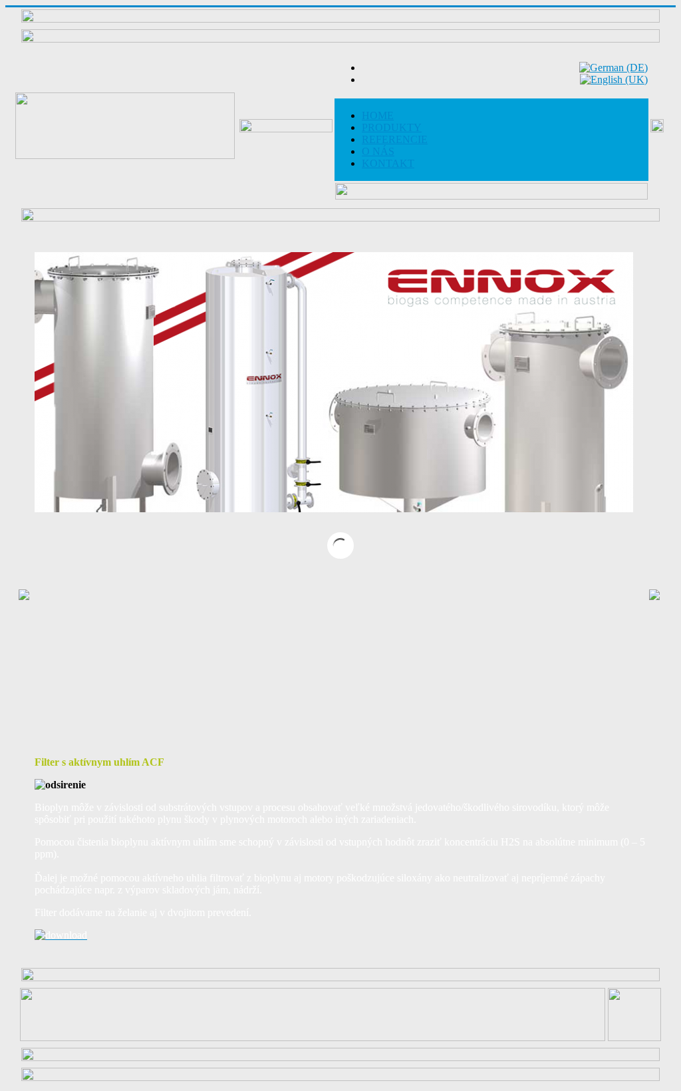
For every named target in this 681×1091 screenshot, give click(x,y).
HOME (378, 115)
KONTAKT (388, 163)
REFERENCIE (395, 139)
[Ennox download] (61, 935)
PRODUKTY (392, 127)
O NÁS (378, 151)
